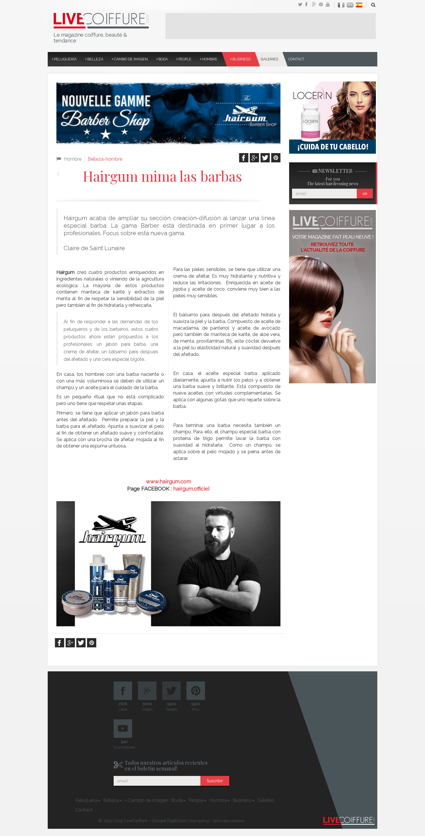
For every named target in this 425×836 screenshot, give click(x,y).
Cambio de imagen (130, 59)
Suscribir (215, 781)
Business (241, 59)
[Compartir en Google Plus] (315, 4)
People (184, 59)
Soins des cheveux (229, 821)
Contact (296, 59)
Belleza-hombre (105, 159)
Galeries (269, 59)
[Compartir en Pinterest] (322, 4)
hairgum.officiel (191, 489)
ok (365, 193)
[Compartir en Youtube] (329, 4)
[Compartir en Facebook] (308, 4)
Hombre (209, 59)
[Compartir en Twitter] (301, 4)
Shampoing (199, 821)
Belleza (94, 59)
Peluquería (65, 59)
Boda (163, 59)
